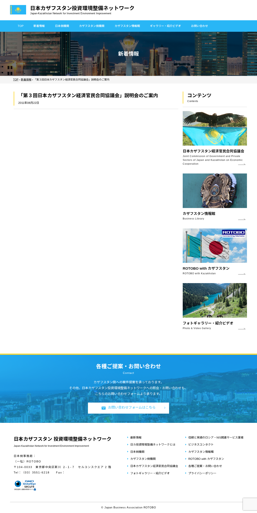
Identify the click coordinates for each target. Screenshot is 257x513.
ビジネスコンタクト (201, 444)
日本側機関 (62, 26)
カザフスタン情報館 (127, 26)
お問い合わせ (199, 26)
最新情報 (136, 437)
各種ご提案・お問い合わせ (205, 466)
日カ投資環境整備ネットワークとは (152, 444)
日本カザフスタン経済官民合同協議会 (154, 466)
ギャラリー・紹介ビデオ (165, 26)
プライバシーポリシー (202, 473)
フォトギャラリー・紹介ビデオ (150, 473)
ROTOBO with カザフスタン (206, 458)
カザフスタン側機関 (91, 26)
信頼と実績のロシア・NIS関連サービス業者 (216, 437)
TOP (20, 26)
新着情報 (39, 26)
